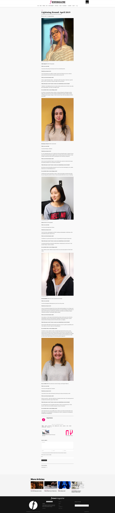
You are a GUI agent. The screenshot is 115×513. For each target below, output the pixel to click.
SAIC (42, 10)
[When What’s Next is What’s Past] (50, 485)
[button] (77, 6)
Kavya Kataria (51, 16)
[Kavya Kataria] (43, 420)
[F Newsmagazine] (87, 2)
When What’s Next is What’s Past (50, 491)
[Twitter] (49, 501)
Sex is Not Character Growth (36, 491)
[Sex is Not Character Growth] (37, 485)
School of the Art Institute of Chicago (35, 511)
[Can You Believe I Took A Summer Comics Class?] (78, 485)
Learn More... (44, 508)
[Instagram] (50, 501)
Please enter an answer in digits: (46, 454)
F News (53, 424)
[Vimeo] (52, 501)
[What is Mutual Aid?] (64, 485)
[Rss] (46, 501)
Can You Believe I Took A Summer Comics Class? (76, 491)
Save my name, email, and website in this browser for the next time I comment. (54, 452)
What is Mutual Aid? (61, 491)
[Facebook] (48, 501)
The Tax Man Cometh (69, 435)
